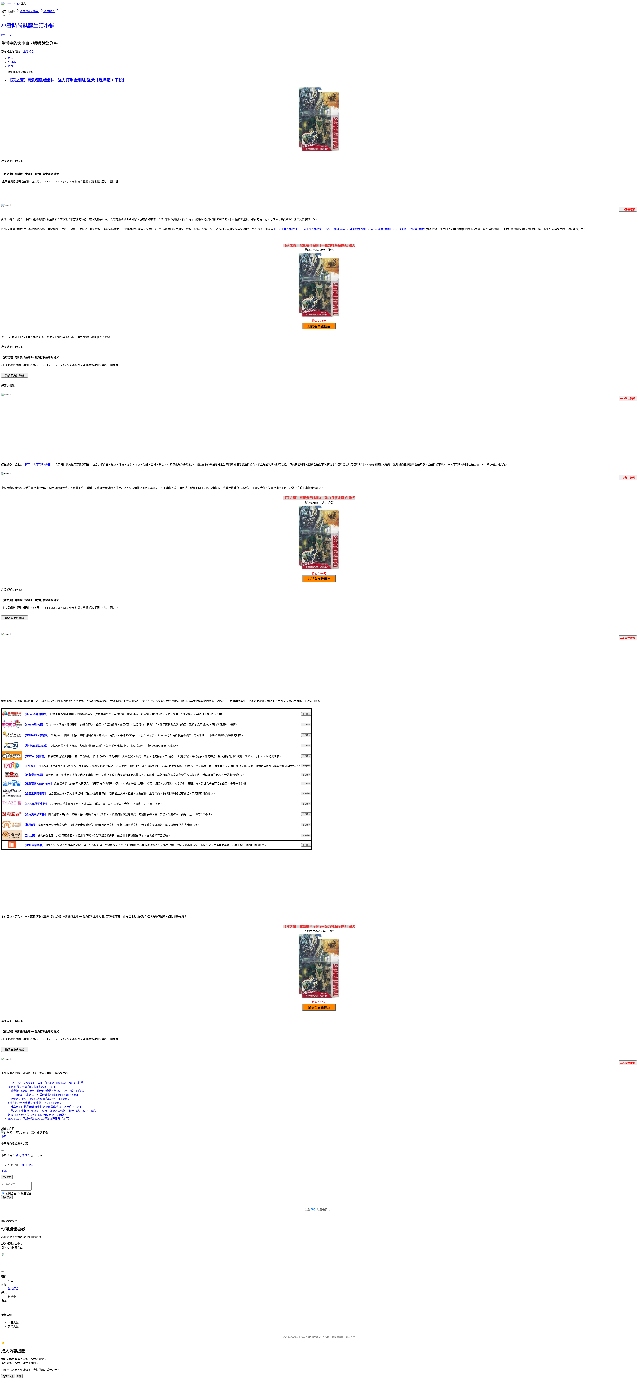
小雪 (4, 1136)
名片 (10, 66)
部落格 (12, 62)
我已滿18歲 (8, 1376)
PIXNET (294, 1337)
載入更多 (7, 1177)
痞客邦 (20, 1155)
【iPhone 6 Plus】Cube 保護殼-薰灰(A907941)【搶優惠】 (40, 1098)
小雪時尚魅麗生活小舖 (27, 26)
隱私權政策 (337, 1337)
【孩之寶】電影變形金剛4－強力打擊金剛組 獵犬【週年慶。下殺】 (67, 80)
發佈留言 (7, 1197)
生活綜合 (28, 51)
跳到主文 (6, 35)
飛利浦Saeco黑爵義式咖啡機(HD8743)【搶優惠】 (36, 1102)
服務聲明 (350, 1337)
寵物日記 (27, 1165)
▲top (4, 1170)
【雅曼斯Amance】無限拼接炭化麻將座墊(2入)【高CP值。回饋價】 (47, 1090)
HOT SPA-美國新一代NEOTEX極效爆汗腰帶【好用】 (39, 1118)
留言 (27, 1155)
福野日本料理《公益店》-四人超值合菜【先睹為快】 (39, 1114)
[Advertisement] (319, 432)
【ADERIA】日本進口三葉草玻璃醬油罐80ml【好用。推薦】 (43, 1094)
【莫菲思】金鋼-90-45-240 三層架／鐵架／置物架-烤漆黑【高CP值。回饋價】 (53, 1110)
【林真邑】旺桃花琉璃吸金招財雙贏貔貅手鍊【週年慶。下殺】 (45, 1106)
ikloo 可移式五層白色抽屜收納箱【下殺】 (32, 1086)
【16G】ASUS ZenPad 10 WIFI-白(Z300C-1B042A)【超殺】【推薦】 (47, 1082)
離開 (19, 1376)
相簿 (10, 58)
